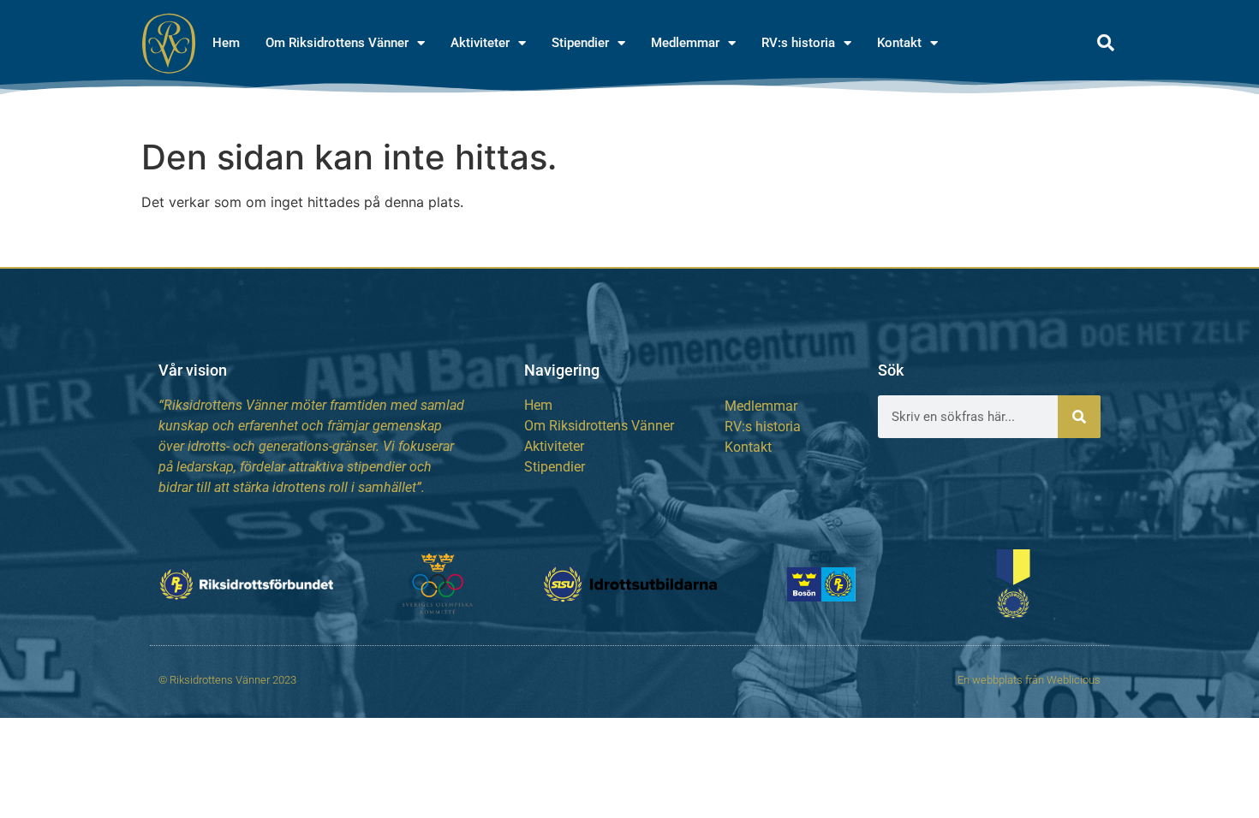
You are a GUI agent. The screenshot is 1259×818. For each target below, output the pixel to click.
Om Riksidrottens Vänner (337, 42)
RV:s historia (798, 42)
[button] (1106, 43)
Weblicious (1074, 679)
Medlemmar (685, 42)
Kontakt (899, 42)
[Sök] (1079, 416)
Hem (226, 42)
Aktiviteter (480, 42)
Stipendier (580, 42)
